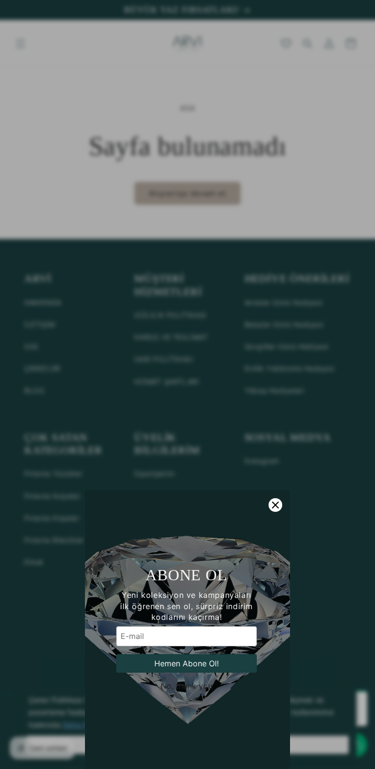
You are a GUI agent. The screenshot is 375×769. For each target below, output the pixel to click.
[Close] (275, 505)
